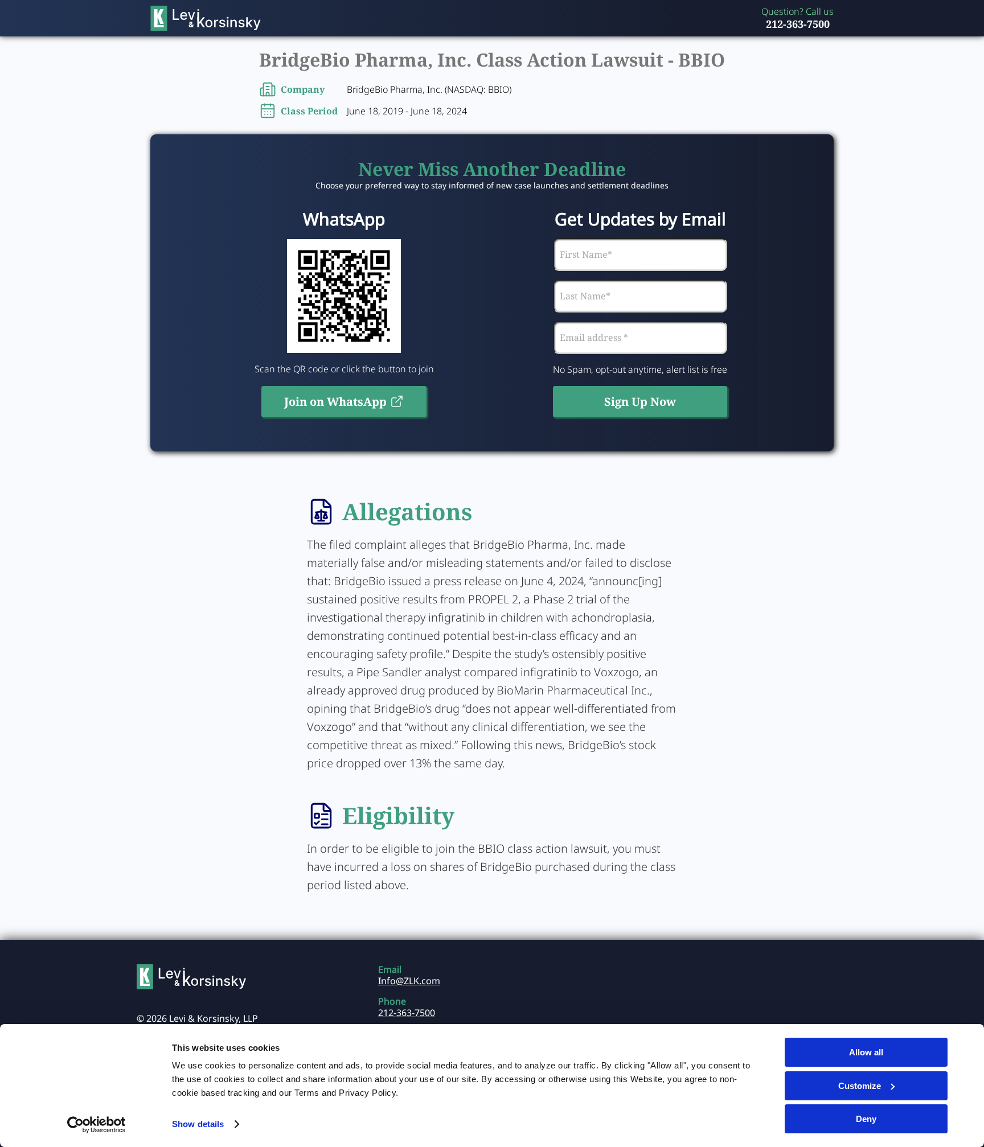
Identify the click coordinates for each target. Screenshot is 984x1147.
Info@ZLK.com (409, 980)
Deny (866, 1119)
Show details (198, 1124)
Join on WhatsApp (335, 401)
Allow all (866, 1052)
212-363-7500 (798, 24)
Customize (859, 1086)
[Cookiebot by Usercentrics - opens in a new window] (96, 1124)
